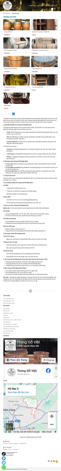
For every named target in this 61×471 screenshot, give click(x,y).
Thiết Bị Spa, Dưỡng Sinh (9, 328)
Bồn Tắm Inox (6, 333)
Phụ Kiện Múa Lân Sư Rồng (10, 324)
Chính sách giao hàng (8, 298)
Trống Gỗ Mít (6, 317)
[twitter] (51, 461)
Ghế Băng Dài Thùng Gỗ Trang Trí (40, 50)
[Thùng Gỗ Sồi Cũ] (16, 24)
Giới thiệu (40, 5)
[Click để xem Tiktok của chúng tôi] (4, 454)
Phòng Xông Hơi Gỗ (8, 313)
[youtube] (54, 461)
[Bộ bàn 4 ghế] (16, 98)
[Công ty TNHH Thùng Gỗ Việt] (7, 5)
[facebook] (49, 461)
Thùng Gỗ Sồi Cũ (8, 31)
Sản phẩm (48, 5)
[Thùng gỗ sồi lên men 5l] (16, 79)
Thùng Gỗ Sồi (15, 13)
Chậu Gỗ (5, 315)
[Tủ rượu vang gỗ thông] (44, 79)
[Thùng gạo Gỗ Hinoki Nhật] (16, 61)
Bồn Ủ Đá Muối (6, 322)
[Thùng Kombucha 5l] (44, 61)
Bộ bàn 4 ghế (7, 105)
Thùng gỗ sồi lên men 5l (9, 87)
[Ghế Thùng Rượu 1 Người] (16, 43)
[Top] (56, 461)
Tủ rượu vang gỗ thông (37, 87)
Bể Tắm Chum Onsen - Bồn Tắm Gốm (12, 319)
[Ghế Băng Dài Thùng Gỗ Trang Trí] (44, 43)
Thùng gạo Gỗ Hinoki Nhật (10, 68)
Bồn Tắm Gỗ (6, 310)
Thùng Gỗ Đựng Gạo (8, 331)
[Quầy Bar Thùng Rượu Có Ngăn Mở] (44, 24)
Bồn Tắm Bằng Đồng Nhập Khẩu (11, 326)
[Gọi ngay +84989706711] (4, 467)
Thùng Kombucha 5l (37, 68)
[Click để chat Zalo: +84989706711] (4, 463)
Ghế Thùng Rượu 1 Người (10, 50)
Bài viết (54, 5)
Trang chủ (32, 5)
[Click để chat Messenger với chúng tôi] (4, 458)
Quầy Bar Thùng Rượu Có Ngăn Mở (40, 31)
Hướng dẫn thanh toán (8, 300)
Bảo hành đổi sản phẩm (9, 303)
